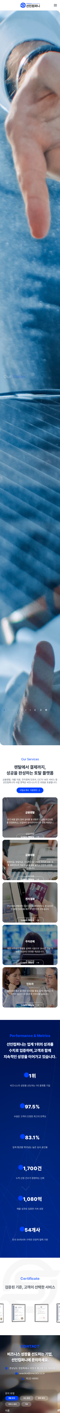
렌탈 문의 (11, 1398)
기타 (26, 1404)
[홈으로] (30, 5)
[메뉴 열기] (55, 5)
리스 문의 (26, 1398)
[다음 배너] (40, 710)
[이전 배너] (34, 710)
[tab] (4, 710)
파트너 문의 (12, 1404)
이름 (7, 1410)
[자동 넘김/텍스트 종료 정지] (46, 710)
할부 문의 (41, 1398)
